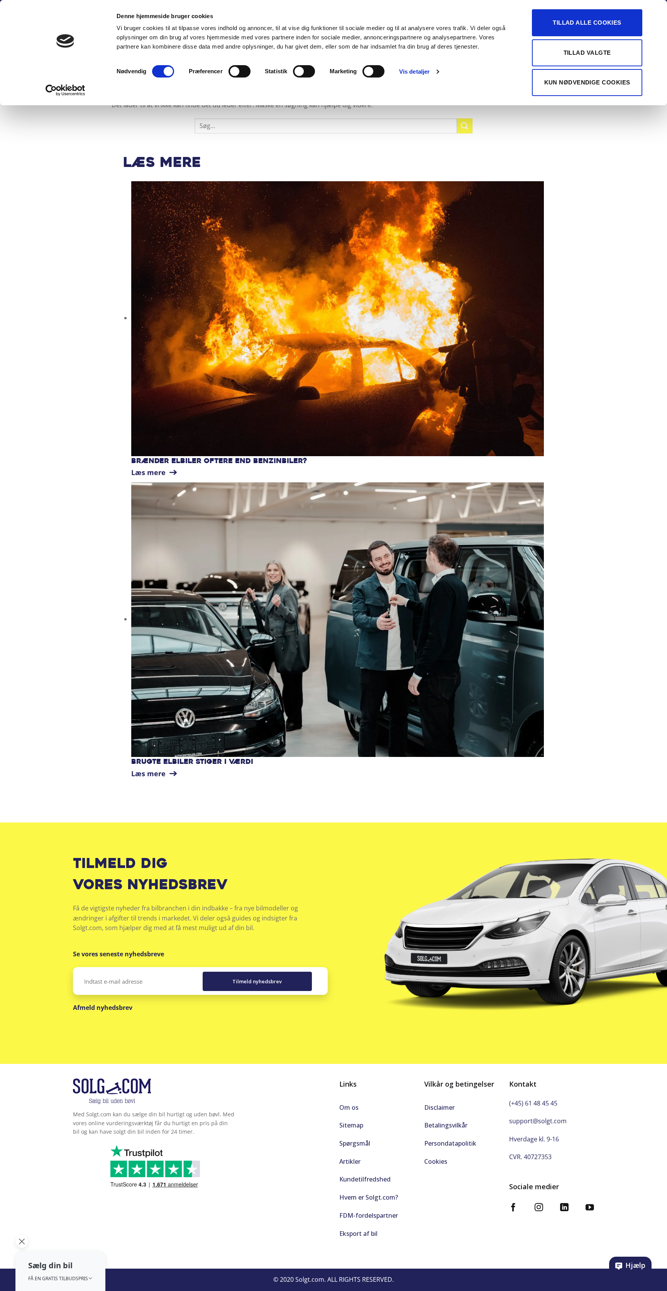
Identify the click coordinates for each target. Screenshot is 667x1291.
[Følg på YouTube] (590, 1208)
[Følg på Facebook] (513, 1208)
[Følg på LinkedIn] (564, 1208)
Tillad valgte (587, 52)
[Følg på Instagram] (539, 1208)
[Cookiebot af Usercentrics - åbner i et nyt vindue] (65, 90)
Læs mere (149, 472)
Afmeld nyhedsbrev (102, 1007)
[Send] (464, 125)
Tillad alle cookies (587, 22)
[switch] (240, 71)
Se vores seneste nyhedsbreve (118, 954)
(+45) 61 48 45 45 (533, 1103)
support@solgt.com (538, 1121)
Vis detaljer (414, 71)
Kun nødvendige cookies (587, 82)
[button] (60, 1271)
